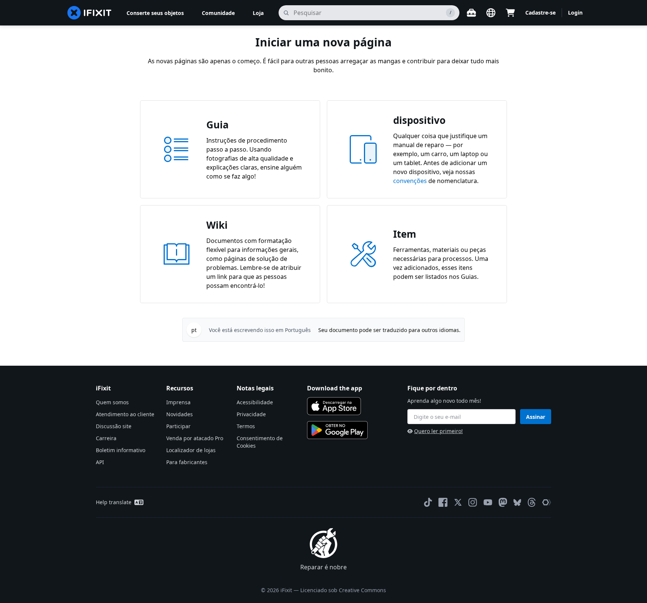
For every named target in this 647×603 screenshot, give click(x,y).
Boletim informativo (120, 450)
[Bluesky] (517, 502)
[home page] (89, 12)
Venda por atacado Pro (194, 438)
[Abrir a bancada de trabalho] (471, 12)
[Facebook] (442, 502)
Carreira (106, 438)
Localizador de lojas (191, 450)
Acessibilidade (255, 402)
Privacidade (251, 414)
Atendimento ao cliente (125, 414)
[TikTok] (427, 502)
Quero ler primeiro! (438, 431)
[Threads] (531, 502)
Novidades (179, 414)
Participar (178, 426)
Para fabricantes (186, 462)
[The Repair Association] (546, 502)
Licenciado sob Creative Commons (343, 590)
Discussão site (113, 426)
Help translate (113, 502)
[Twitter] (457, 502)
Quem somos (112, 402)
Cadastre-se (540, 12)
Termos (246, 426)
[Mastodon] (502, 502)
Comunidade (218, 12)
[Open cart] (510, 12)
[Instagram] (472, 502)
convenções (410, 181)
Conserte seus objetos (155, 12)
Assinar (535, 416)
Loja (258, 12)
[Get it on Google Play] (337, 430)
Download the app (334, 388)
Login (575, 12)
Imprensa (178, 402)
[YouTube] (487, 502)
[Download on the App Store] (334, 406)
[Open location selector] (490, 12)
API (100, 462)
